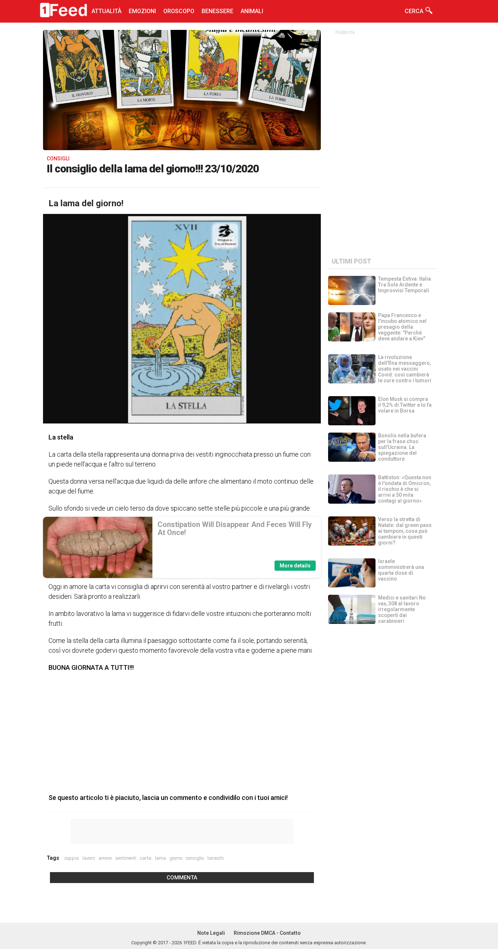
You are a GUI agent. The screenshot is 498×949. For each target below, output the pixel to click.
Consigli (58, 158)
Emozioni (142, 11)
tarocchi (215, 858)
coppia (72, 858)
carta (145, 858)
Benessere (217, 11)
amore (105, 858)
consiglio (195, 858)
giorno (176, 858)
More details (295, 566)
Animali (252, 11)
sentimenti (125, 858)
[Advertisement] (182, 731)
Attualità (106, 11)
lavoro (88, 858)
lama (160, 858)
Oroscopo (178, 11)
